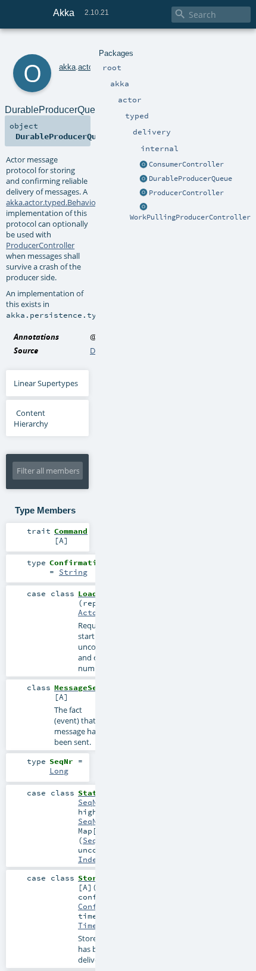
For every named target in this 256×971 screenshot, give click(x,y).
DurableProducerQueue (190, 178)
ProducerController (186, 193)
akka (67, 66)
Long (58, 770)
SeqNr (90, 802)
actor (86, 66)
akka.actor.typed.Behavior (52, 202)
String (73, 572)
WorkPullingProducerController (190, 217)
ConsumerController (186, 164)
